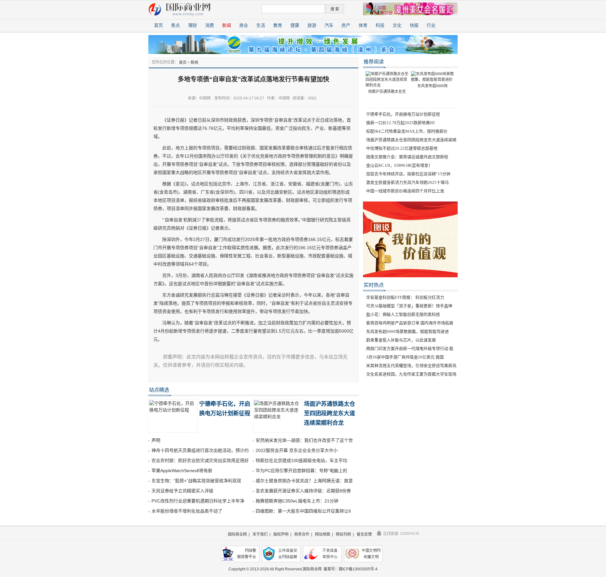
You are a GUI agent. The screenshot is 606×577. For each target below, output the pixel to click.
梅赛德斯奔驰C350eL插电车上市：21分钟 (297, 500)
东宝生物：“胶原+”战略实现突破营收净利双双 (196, 480)
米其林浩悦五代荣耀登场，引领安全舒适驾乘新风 (411, 365)
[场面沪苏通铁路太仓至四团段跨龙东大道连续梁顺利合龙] (386, 79)
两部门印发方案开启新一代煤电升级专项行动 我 (409, 348)
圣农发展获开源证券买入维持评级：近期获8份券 (303, 490)
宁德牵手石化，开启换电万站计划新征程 (403, 114)
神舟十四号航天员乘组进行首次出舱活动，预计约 (200, 450)
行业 (431, 25)
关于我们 (260, 534)
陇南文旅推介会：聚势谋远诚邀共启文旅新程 (407, 156)
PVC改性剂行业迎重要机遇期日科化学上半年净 (198, 500)
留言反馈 (364, 534)
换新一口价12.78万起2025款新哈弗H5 (400, 122)
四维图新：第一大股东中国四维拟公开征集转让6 (303, 511)
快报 (414, 25)
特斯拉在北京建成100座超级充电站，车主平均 (301, 460)
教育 (277, 25)
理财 (192, 25)
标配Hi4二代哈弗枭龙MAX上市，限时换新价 (407, 131)
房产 (346, 25)
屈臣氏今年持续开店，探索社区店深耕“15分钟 (408, 173)
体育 (363, 25)
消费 (209, 25)
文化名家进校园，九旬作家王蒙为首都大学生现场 (411, 374)
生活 (260, 25)
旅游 (311, 25)
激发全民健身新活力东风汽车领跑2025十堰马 (407, 182)
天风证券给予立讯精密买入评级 (182, 490)
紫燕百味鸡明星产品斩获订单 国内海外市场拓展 (409, 323)
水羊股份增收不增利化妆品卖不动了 (187, 511)
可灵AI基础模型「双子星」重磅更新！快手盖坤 (409, 306)
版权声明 (280, 534)
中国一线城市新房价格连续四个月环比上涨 (405, 191)
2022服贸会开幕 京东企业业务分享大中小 (297, 450)
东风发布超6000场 (432, 86)
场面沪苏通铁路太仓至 (387, 91)
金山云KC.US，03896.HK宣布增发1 (398, 165)
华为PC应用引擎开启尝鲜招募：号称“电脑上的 (301, 470)
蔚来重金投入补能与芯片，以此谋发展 (401, 340)
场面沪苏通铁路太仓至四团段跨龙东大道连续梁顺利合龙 (329, 413)
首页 (158, 25)
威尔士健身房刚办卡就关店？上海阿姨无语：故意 (304, 480)
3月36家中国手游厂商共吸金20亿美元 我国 (405, 357)
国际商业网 (237, 534)
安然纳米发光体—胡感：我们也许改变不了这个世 (304, 440)
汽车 (328, 25)
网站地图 (322, 534)
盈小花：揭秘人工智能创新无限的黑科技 (403, 314)
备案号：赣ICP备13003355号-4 (350, 569)
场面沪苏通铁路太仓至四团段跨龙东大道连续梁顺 (411, 139)
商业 (243, 25)
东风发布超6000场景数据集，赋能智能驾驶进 (407, 331)
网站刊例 (343, 534)
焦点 (175, 25)
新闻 (226, 25)
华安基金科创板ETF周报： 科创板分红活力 (405, 297)
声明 (156, 440)
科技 (380, 25)
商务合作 (301, 534)
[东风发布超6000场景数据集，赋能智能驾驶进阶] (432, 76)
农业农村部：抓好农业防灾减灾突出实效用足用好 (200, 460)
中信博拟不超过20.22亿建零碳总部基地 (401, 148)
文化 (397, 25)
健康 (294, 25)
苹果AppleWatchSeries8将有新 (182, 470)
